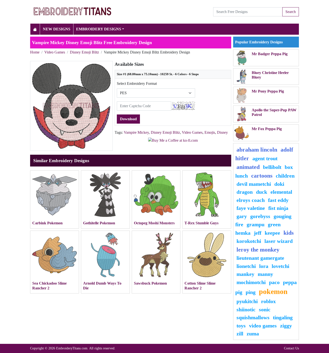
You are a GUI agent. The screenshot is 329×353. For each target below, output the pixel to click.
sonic (264, 309)
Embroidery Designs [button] (98, 29)
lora (263, 266)
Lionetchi (246, 266)
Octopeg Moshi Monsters (154, 223)
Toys (241, 326)
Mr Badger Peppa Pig (270, 54)
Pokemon (273, 291)
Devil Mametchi (254, 184)
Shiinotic (246, 309)
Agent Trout (264, 158)
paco (274, 282)
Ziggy (286, 326)
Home (34, 52)
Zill (240, 334)
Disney (222, 132)
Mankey (245, 274)
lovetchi (280, 266)
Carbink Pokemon (47, 223)
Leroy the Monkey (258, 249)
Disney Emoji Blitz (84, 52)
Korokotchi (249, 241)
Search (290, 12)
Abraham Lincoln (257, 150)
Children (285, 176)
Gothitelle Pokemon (99, 223)
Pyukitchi (247, 301)
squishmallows (253, 317)
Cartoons (261, 176)
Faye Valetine (251, 208)
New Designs (56, 29)
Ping (251, 292)
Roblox (268, 301)
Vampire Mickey (136, 132)
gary (242, 216)
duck (261, 192)
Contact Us (291, 348)
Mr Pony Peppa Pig (268, 91)
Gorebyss (260, 216)
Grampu (255, 224)
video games (263, 326)
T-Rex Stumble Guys (201, 223)
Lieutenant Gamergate (260, 258)
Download (128, 119)
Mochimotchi (251, 282)
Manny (265, 274)
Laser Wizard (278, 241)
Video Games (54, 52)
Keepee (272, 233)
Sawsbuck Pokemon (150, 283)
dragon (245, 192)
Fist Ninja (278, 208)
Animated (248, 167)
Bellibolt (272, 167)
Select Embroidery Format (137, 83)
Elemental (281, 192)
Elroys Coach (251, 200)
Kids (288, 233)
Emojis (209, 132)
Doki (279, 184)
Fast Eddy (278, 200)
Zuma (253, 334)
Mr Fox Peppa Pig (267, 129)
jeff (257, 233)
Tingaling (283, 317)
